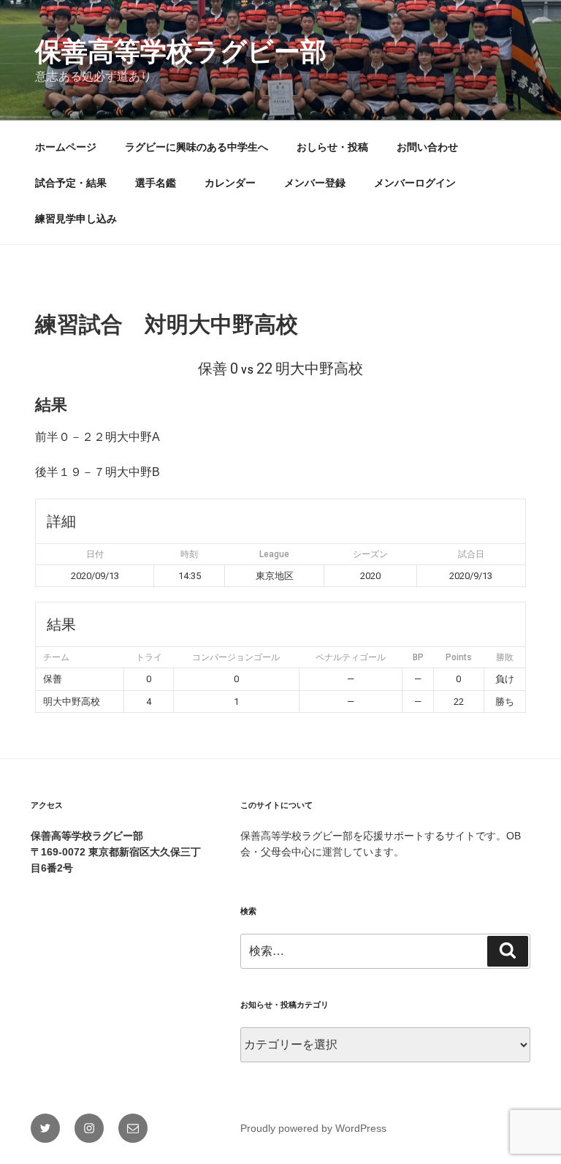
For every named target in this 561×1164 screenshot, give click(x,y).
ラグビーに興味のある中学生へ (196, 147)
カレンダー (230, 183)
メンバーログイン (415, 183)
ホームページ (65, 147)
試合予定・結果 (71, 183)
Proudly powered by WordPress (313, 1128)
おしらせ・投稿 (332, 147)
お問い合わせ (427, 147)
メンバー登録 (315, 183)
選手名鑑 (155, 183)
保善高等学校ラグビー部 (181, 52)
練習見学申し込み (76, 218)
